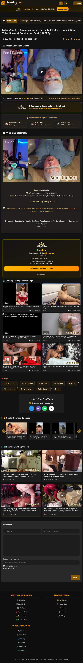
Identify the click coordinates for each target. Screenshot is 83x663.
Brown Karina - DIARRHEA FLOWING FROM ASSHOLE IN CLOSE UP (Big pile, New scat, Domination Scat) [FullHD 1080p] (19, 367)
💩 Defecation (21, 635)
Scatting (72, 383)
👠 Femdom (43, 383)
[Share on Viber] (38, 408)
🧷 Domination (8, 389)
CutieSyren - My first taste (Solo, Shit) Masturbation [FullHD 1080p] (60, 367)
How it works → (41, 275)
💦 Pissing (21, 639)
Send (75, 578)
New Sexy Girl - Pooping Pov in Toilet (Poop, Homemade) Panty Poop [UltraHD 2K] (39, 437)
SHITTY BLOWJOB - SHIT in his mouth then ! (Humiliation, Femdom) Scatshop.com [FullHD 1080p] (20, 337)
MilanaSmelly (27, 383)
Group (57, 389)
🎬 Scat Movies (21, 604)
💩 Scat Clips (21, 600)
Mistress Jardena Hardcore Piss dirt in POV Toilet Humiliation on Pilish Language (21, 307)
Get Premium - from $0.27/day (41, 268)
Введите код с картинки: (11, 559)
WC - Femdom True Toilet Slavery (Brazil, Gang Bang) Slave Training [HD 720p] (60, 475)
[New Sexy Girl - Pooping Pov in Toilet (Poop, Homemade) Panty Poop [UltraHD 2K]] (39, 428)
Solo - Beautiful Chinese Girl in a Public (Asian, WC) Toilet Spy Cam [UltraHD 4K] (62, 437)
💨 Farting (21, 642)
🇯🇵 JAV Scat (21, 608)
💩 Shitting (58, 383)
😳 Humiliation (26, 389)
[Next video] (79, 431)
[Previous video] (4, 431)
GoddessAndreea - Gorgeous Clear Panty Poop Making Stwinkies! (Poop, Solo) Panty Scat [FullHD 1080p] (59, 337)
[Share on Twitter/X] (51, 408)
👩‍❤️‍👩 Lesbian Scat (62, 604)
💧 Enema (62, 612)
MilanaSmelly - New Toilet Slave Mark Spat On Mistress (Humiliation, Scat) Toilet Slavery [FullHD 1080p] (61, 510)
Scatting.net (11, 21)
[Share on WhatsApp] (44, 408)
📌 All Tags (61, 616)
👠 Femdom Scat (21, 612)
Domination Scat (9, 383)
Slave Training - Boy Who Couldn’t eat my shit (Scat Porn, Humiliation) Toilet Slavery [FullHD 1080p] (19, 510)
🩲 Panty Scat (21, 646)
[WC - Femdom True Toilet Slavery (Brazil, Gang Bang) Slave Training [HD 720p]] (62, 461)
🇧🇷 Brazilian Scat (21, 620)
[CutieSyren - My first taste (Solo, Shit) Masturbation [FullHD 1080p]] (61, 354)
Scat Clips (24, 21)
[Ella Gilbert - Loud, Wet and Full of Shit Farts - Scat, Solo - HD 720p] (61, 294)
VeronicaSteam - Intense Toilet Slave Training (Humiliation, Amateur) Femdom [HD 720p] (19, 475)
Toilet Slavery (43, 389)
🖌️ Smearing (62, 608)
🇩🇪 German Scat (21, 616)
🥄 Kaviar (21, 631)
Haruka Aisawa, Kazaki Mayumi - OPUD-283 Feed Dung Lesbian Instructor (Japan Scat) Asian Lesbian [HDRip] (16, 438)
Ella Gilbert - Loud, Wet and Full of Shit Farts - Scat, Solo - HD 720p (61, 307)
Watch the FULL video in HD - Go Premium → (64, 98)
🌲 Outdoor (21, 650)
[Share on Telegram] (31, 408)
